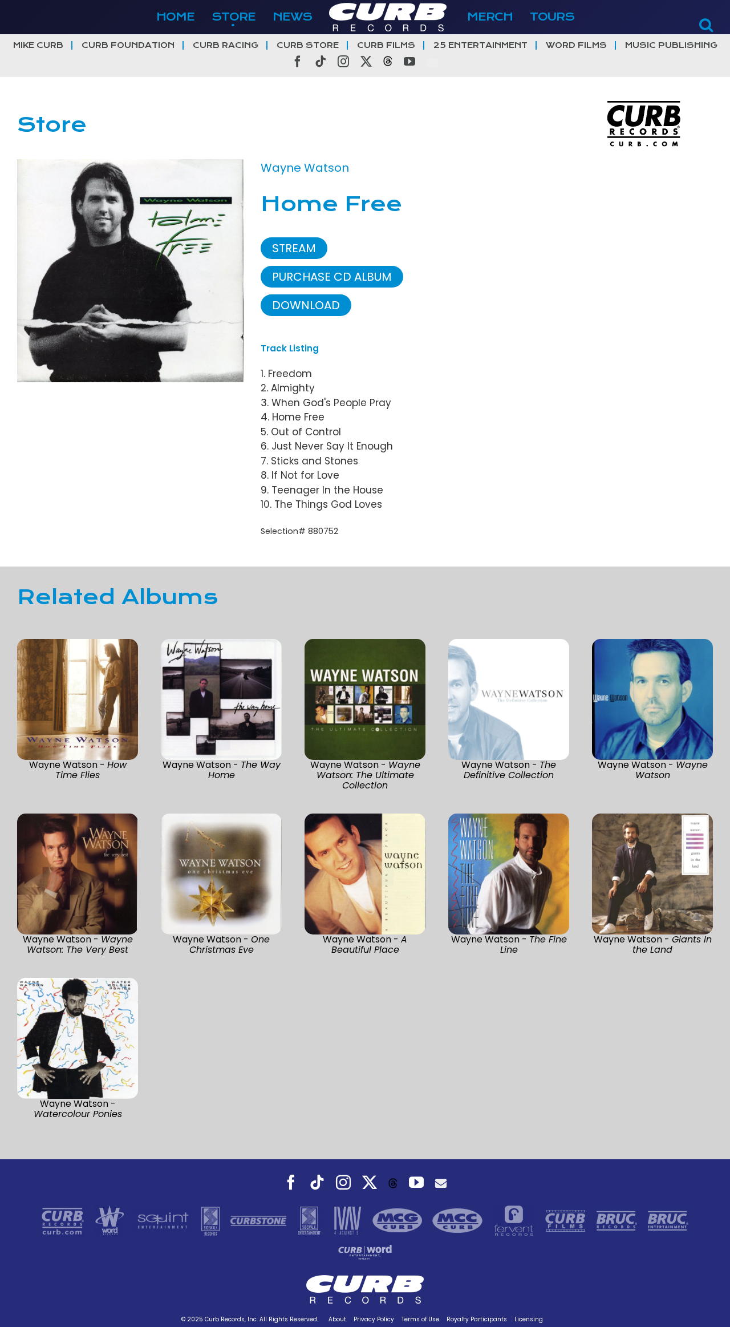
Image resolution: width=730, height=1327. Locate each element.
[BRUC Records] (618, 1220)
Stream (294, 248)
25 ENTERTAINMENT (480, 45)
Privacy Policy (374, 1319)
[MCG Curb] (399, 1220)
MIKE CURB (38, 45)
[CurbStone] (260, 1220)
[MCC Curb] (459, 1220)
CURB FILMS (386, 45)
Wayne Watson (305, 168)
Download (306, 305)
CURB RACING (225, 45)
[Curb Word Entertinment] (365, 1251)
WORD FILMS (576, 45)
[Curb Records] (64, 1220)
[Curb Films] (567, 1220)
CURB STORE (308, 45)
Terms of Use (420, 1319)
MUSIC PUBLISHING (671, 45)
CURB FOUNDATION (128, 45)
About (337, 1319)
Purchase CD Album (332, 277)
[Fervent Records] (515, 1220)
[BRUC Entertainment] (668, 1220)
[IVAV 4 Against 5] (348, 1220)
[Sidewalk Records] (212, 1220)
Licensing (528, 1319)
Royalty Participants (477, 1319)
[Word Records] (111, 1220)
